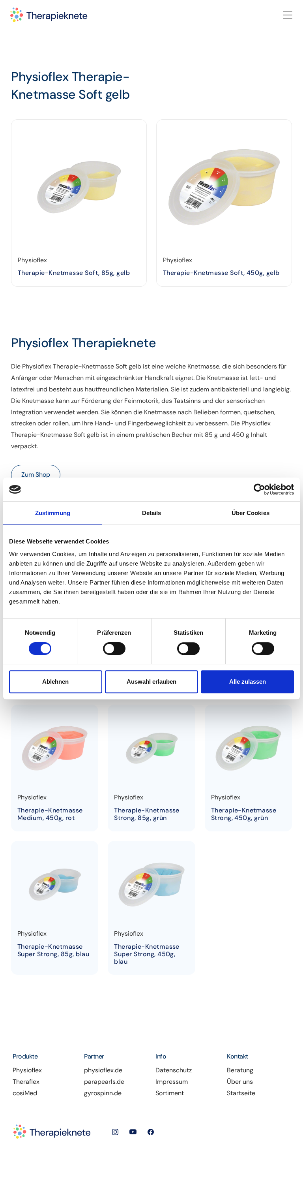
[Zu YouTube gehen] (138, 1131)
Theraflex (26, 1081)
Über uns (240, 1081)
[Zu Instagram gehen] (120, 1131)
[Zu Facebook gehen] (151, 1131)
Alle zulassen (247, 681)
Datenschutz (173, 1070)
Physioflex (27, 1070)
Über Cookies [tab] (250, 513)
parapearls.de (104, 1081)
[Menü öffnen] (285, 15)
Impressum (171, 1081)
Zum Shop (35, 474)
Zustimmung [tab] (52, 513)
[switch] (114, 648)
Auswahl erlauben (151, 681)
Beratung (240, 1070)
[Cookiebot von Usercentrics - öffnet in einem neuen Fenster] (259, 489)
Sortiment (169, 1093)
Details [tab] (151, 513)
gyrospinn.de (103, 1093)
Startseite (241, 1093)
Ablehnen (55, 681)
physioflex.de (103, 1070)
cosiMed (25, 1093)
